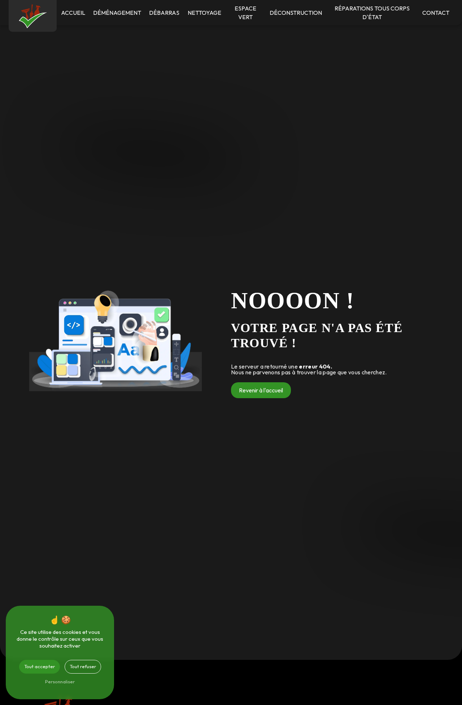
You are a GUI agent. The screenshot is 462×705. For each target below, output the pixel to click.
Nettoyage (204, 12)
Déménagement (117, 12)
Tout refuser (83, 666)
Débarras (164, 12)
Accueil (73, 12)
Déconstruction (296, 12)
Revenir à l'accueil (261, 390)
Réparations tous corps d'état (372, 13)
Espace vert (245, 13)
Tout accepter (39, 666)
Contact (435, 12)
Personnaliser (60, 681)
